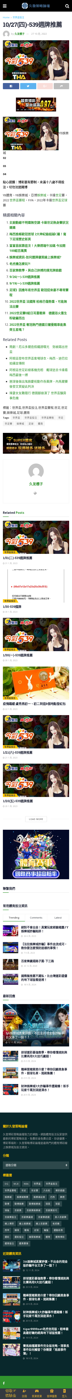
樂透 (62, 1197)
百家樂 (18, 1210)
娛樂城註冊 (39, 1197)
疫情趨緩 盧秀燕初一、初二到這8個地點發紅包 (34, 704)
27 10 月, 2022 (39, 33)
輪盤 (46, 1230)
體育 (40, 423)
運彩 (7, 1236)
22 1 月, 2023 (11, 709)
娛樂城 (41, 195)
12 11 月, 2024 (14, 1042)
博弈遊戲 (60, 1190)
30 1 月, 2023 (11, 611)
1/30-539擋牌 (12, 607)
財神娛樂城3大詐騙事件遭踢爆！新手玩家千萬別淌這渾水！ (45, 1088)
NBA (26, 1183)
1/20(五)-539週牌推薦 (18, 801)
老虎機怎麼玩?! (19, 264)
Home (6, 17)
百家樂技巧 (51, 1210)
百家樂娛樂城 (34, 1210)
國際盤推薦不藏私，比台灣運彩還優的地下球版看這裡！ (44, 978)
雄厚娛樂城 (35, 1236)
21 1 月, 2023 (11, 757)
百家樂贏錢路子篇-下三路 (37, 961)
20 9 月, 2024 (29, 1094)
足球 (64, 200)
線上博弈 (9, 1223)
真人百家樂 (60, 1217)
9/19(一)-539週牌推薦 (24, 283)
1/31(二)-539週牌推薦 (17, 558)
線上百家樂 (41, 1223)
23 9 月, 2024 (29, 1078)
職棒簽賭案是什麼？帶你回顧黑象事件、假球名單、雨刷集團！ (44, 1071)
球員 (48, 1203)
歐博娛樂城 (35, 1203)
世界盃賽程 (17, 200)
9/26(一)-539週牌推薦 (24, 277)
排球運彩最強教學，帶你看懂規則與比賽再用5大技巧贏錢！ (44, 1054)
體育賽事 (23, 1243)
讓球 (17, 1230)
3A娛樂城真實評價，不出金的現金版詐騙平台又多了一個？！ (35, 1035)
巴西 (52, 1197)
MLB (16, 1183)
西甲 (7, 1230)
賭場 (26, 1230)
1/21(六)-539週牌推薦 (17, 752)
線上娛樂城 (25, 1223)
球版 (7, 1210)
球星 (57, 1203)
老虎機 (56, 1223)
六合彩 (46, 1190)
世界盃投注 (18, 17)
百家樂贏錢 (27, 1217)
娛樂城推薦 (22, 1197)
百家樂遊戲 (44, 1217)
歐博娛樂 (19, 1203)
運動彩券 (58, 1230)
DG (6, 1183)
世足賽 (8, 423)
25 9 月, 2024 (29, 1061)
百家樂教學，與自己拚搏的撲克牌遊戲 (35, 270)
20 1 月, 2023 (11, 806)
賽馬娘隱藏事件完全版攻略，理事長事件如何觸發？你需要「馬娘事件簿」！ (46, 1349)
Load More (36, 819)
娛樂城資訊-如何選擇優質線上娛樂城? (35, 257)
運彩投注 (19, 1236)
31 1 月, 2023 (11, 563)
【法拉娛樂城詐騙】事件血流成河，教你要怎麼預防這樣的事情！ (44, 946)
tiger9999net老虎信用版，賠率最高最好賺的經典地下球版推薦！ (46, 1331)
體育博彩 (60, 1236)
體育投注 (9, 1243)
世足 (58, 195)
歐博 (7, 1203)
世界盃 (56, 200)
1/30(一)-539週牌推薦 (17, 655)
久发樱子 (20, 33)
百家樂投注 (10, 1217)
